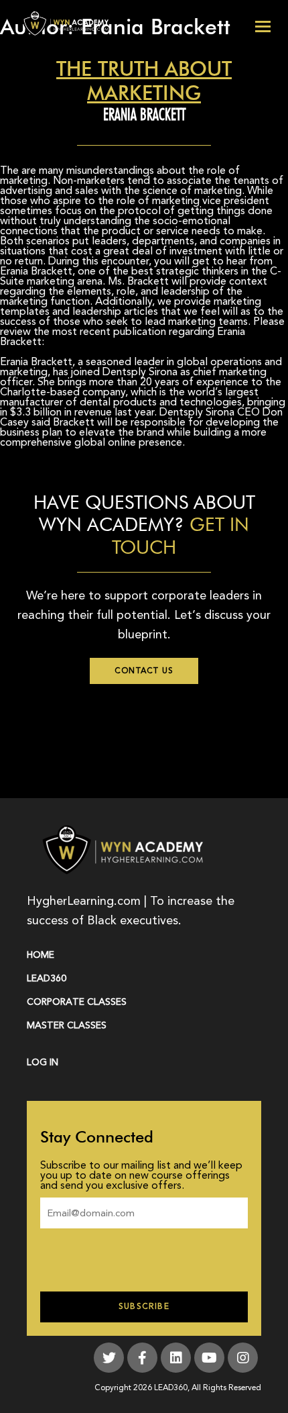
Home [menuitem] (40, 955)
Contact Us (144, 671)
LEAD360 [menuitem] (46, 978)
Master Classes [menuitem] (66, 1025)
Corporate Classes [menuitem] (77, 1002)
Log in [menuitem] (42, 1062)
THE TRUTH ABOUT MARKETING (144, 80)
